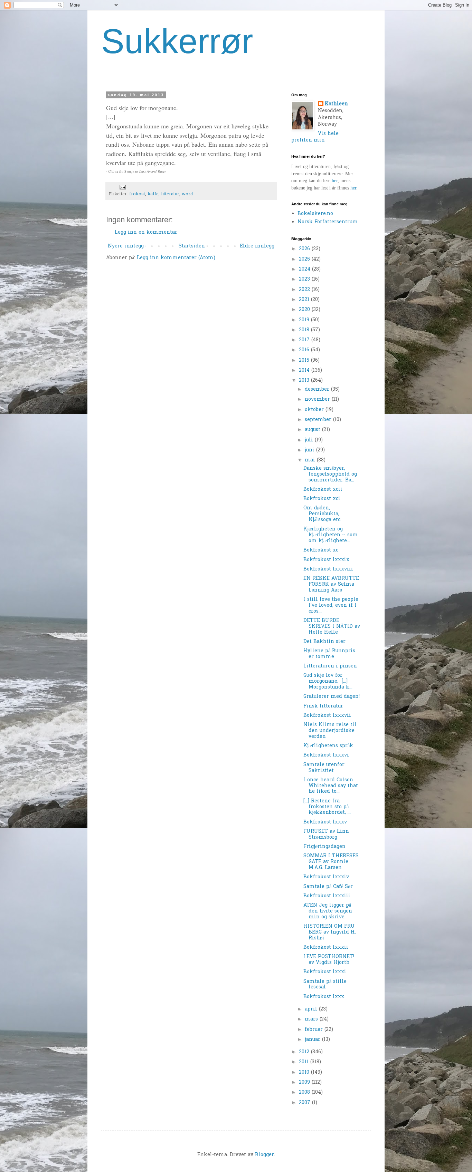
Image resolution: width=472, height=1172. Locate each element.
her (335, 180)
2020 (305, 309)
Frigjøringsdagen (324, 846)
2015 (305, 360)
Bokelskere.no (315, 213)
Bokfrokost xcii (322, 489)
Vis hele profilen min (315, 137)
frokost (137, 194)
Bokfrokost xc (320, 550)
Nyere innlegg (126, 246)
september (319, 419)
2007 (305, 1102)
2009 (305, 1082)
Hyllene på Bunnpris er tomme (329, 654)
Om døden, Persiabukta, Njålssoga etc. (322, 514)
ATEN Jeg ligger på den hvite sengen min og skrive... (327, 911)
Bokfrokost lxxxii (325, 947)
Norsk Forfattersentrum (328, 222)
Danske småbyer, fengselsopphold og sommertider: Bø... (330, 474)
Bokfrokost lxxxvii (327, 715)
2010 (305, 1072)
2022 (305, 289)
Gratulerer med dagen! (331, 696)
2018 (305, 330)
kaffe (153, 194)
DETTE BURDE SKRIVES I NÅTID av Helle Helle (331, 626)
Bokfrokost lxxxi (324, 972)
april (312, 1009)
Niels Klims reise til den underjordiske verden (330, 730)
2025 (305, 259)
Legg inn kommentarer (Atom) (176, 258)
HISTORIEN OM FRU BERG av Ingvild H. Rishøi (329, 932)
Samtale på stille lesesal (325, 984)
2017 (305, 340)
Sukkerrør (177, 41)
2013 (305, 380)
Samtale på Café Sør (328, 886)
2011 (304, 1062)
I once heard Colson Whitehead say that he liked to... (330, 786)
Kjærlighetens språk (328, 746)
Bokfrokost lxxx (323, 996)
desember (318, 389)
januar (313, 1039)
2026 (305, 249)
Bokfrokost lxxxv (325, 822)
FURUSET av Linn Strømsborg (326, 834)
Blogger (264, 1155)
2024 (305, 269)
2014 (305, 370)
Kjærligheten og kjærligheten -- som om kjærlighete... (330, 535)
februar (314, 1029)
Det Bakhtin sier (324, 641)
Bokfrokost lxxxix (326, 560)
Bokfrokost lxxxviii (328, 569)
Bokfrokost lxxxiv (326, 877)
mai (311, 460)
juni (310, 450)
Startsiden (192, 246)
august (313, 429)
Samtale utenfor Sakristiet (323, 767)
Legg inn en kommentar (146, 232)
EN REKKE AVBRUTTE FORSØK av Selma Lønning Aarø (331, 584)
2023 (305, 279)
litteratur (170, 194)
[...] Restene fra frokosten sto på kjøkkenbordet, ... (327, 807)
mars (312, 1019)
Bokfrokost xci (321, 498)
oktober (315, 409)
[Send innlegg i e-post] (122, 187)
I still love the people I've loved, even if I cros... (330, 605)
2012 (305, 1052)
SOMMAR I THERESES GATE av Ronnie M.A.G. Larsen (331, 861)
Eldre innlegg (257, 246)
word (187, 194)
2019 (305, 320)
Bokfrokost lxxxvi (326, 755)
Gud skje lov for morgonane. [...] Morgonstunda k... (327, 681)
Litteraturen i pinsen (330, 666)
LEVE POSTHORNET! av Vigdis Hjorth (328, 959)
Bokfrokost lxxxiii (326, 896)
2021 (305, 299)
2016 (305, 350)
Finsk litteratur (323, 706)
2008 (305, 1092)
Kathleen (336, 104)
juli (310, 440)
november (318, 399)
